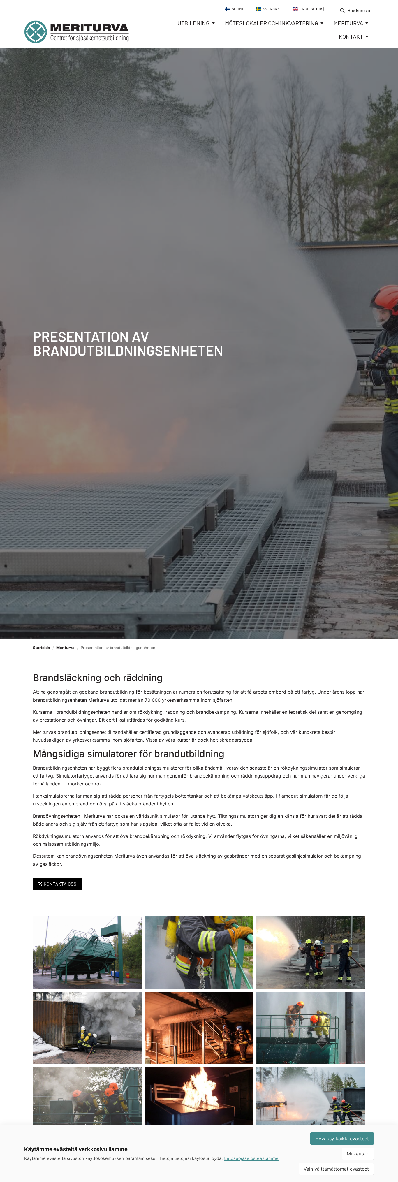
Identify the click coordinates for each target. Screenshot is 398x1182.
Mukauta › (358, 1154)
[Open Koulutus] (213, 23)
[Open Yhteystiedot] (366, 36)
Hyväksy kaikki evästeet (342, 1138)
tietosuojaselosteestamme (251, 1158)
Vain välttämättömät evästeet (336, 1169)
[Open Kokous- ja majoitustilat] (322, 23)
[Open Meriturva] (366, 23)
